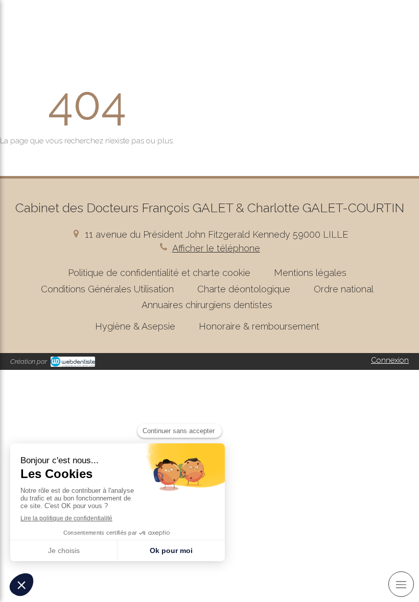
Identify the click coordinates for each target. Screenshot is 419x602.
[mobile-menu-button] (401, 584)
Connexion (390, 360)
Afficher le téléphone (216, 248)
